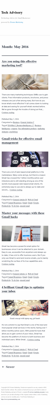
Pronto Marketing (16, 22)
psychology (13, 131)
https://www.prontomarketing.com (10, 399)
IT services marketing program (36, 392)
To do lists (15, 206)
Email (25, 202)
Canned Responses (15, 202)
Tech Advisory (12, 12)
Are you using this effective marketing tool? (19, 63)
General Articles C (27, 122)
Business (16, 122)
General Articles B (20, 199)
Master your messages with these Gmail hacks (23, 215)
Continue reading (8, 112)
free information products (27, 128)
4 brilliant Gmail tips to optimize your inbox (23, 289)
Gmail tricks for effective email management (22, 140)
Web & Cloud (33, 199)
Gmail (30, 202)
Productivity (6, 206)
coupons (14, 128)
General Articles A (20, 274)
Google (36, 202)
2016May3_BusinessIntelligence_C (21, 125)
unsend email (25, 206)
